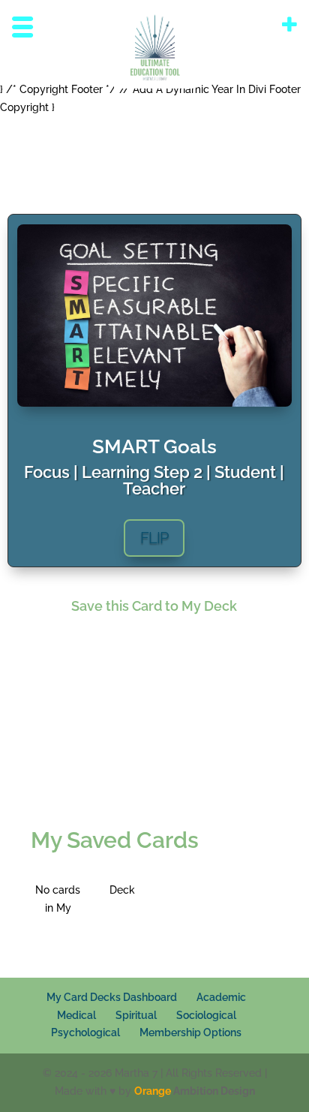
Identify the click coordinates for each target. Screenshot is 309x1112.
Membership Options (191, 1032)
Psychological (85, 1032)
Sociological (206, 1015)
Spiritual (136, 1015)
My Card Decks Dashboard (111, 997)
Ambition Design (194, 1091)
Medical (76, 1015)
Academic (221, 997)
